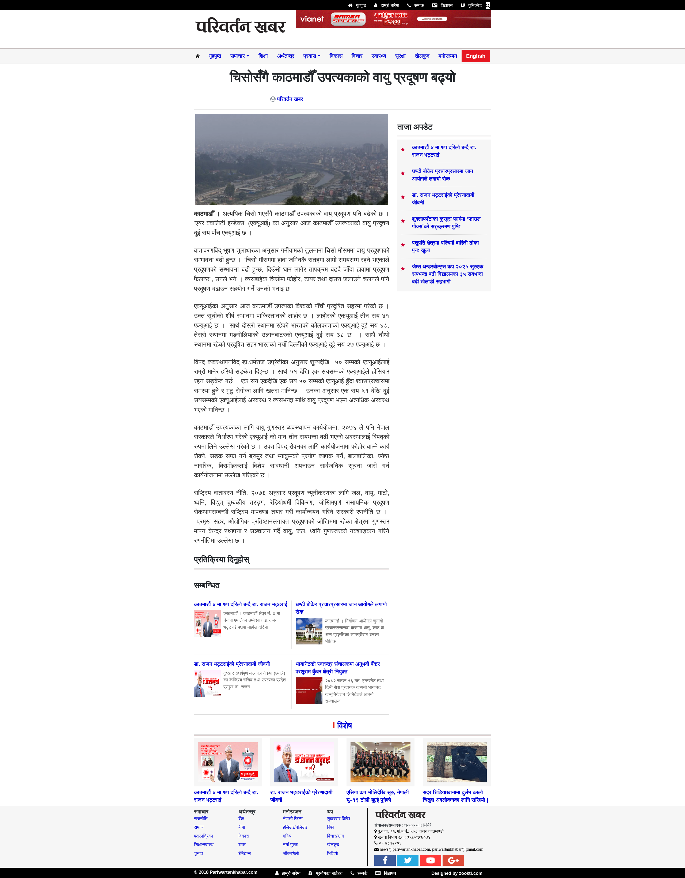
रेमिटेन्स (244, 853)
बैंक (241, 818)
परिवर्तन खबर (290, 99)
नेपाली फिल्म (293, 818)
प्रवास (309, 56)
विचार (357, 56)
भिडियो (332, 853)
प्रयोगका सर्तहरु (328, 873)
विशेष (344, 725)
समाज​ (199, 827)
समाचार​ (237, 56)
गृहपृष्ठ (360, 5)
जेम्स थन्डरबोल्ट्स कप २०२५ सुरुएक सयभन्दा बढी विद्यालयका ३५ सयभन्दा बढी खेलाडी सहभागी (447, 274)
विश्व (330, 827)
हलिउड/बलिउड (295, 827)
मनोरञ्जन (448, 56)
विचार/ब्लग (335, 836)
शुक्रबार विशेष (338, 818)
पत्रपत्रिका (203, 836)
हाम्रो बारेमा (389, 5)
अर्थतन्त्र (285, 56)
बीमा (241, 827)
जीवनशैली (291, 853)
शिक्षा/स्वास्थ (204, 844)
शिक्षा (263, 56)
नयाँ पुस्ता (290, 844)
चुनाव (198, 853)
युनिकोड (474, 5)
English (475, 56)
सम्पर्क (418, 5)
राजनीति (201, 818)
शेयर (242, 844)
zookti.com (470, 873)
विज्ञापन (446, 5)
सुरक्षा (400, 56)
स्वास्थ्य (379, 56)
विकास (336, 56)
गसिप (287, 836)
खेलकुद (422, 56)
